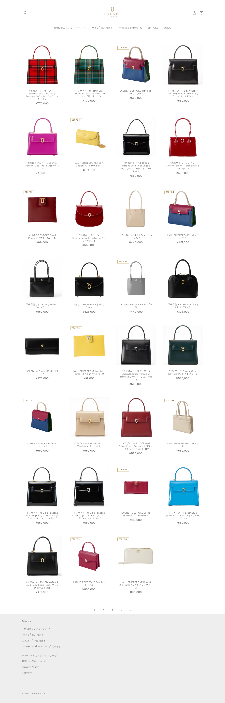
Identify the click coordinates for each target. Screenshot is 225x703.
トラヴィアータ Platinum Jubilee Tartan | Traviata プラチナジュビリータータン (89, 93)
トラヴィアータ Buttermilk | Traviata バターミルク (89, 444)
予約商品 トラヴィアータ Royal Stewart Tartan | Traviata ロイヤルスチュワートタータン (42, 94)
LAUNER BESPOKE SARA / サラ (136, 306)
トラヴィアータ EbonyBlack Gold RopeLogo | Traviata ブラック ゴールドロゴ (183, 93)
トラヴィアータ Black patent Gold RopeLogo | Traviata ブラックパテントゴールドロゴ (42, 515)
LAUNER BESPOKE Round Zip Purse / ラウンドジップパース (136, 585)
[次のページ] (130, 610)
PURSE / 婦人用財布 (33, 634)
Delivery (27, 673)
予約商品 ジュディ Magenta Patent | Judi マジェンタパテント (42, 166)
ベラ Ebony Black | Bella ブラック (42, 372)
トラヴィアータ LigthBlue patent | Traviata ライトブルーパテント (182, 515)
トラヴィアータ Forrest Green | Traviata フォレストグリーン (183, 372)
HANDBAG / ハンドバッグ (36, 629)
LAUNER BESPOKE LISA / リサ (183, 444)
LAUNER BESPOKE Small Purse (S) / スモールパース (42, 236)
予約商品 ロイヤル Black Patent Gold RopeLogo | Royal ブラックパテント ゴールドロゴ (136, 167)
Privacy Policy (30, 667)
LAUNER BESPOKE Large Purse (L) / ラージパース (136, 514)
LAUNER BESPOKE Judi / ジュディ (183, 236)
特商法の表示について (34, 661)
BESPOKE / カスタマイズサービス (40, 655)
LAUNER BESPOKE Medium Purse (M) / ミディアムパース (89, 372)
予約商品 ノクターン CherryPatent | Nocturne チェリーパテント (89, 238)
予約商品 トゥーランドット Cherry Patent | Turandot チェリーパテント (183, 166)
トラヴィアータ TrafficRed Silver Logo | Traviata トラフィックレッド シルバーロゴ (136, 446)
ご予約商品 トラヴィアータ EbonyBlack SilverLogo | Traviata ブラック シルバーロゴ (136, 375)
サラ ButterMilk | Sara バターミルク (136, 236)
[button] (25, 12)
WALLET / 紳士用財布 (34, 640)
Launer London (38, 693)
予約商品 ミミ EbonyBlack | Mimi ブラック (183, 306)
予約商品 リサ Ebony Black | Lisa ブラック (42, 306)
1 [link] (94, 610)
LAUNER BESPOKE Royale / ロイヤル (89, 583)
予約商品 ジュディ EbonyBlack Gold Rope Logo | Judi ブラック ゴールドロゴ (42, 585)
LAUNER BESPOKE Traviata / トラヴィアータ (136, 92)
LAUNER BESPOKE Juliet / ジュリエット (42, 444)
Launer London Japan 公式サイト (41, 646)
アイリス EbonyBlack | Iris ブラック (89, 306)
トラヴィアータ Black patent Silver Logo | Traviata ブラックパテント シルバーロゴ (89, 515)
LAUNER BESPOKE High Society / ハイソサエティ (89, 164)
